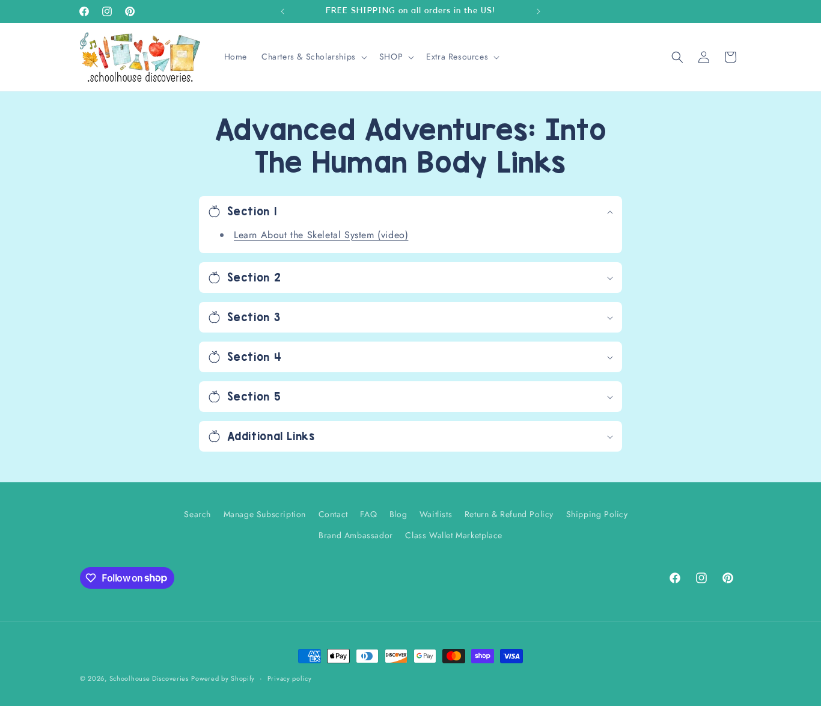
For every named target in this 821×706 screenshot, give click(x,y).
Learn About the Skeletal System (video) (321, 235)
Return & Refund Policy (509, 514)
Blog (398, 514)
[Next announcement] (538, 11)
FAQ (368, 514)
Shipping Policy (597, 514)
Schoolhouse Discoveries (149, 678)
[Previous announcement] (282, 11)
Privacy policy (289, 678)
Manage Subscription (265, 514)
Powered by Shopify (223, 678)
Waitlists (436, 514)
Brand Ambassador (356, 535)
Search (197, 514)
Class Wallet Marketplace (453, 535)
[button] (313, 56)
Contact (333, 514)
